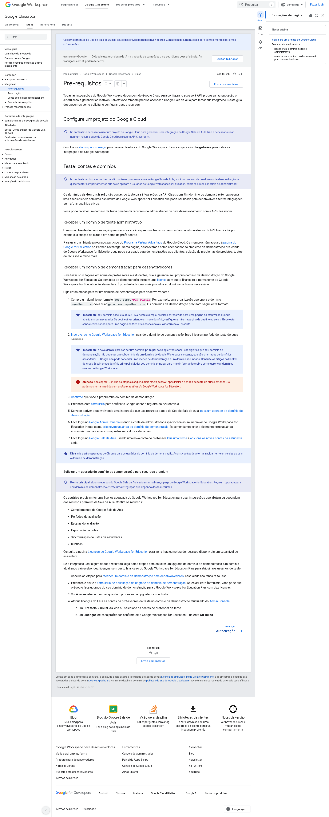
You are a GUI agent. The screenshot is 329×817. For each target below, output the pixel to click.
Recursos (159, 4)
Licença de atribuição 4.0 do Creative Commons (187, 676)
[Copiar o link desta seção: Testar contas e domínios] (120, 167)
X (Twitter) (195, 765)
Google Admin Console (104, 422)
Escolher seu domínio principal (112, 363)
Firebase (138, 793)
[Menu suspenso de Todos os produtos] (144, 4)
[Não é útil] (240, 74)
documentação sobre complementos (201, 39)
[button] (25, 79)
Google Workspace (93, 74)
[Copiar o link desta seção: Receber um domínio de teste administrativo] (145, 222)
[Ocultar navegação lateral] (46, 810)
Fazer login (317, 4)
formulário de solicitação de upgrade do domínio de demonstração (141, 583)
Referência (47, 24)
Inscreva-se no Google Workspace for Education (103, 334)
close (323, 15)
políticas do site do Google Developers (167, 680)
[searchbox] (26, 37)
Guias (30, 24)
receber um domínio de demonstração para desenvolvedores (143, 576)
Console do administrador (137, 753)
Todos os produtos (128, 4)
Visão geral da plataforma (71, 753)
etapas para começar (92, 147)
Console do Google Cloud (137, 765)
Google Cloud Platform (164, 793)
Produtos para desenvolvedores (75, 759)
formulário (98, 404)
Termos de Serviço (67, 777)
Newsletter (195, 759)
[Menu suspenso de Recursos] (169, 4)
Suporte (67, 24)
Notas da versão (65, 765)
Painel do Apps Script (135, 759)
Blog (191, 753)
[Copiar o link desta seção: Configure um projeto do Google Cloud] (150, 119)
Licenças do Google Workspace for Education (118, 551)
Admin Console (219, 601)
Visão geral (12, 24)
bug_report (310, 15)
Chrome (120, 793)
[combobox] (256, 4)
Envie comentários (226, 84)
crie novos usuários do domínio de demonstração (135, 427)
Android (103, 793)
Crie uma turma (177, 438)
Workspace (38, 4)
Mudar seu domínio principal (149, 363)
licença (161, 280)
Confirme (77, 397)
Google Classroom (97, 4)
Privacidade (89, 809)
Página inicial (69, 4)
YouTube (194, 771)
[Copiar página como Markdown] (118, 84)
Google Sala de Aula (102, 438)
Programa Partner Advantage (143, 242)
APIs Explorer (130, 771)
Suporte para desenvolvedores (74, 771)
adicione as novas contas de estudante (216, 438)
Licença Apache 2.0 (99, 680)
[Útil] (234, 74)
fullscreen (317, 15)
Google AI (191, 793)
